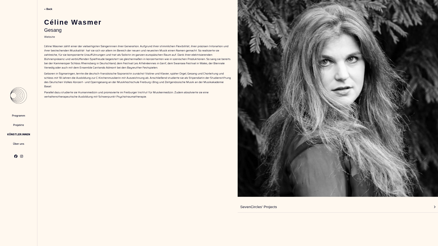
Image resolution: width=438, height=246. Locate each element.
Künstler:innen (18, 134)
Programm (18, 115)
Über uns (18, 144)
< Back (48, 9)
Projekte (18, 125)
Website (49, 37)
